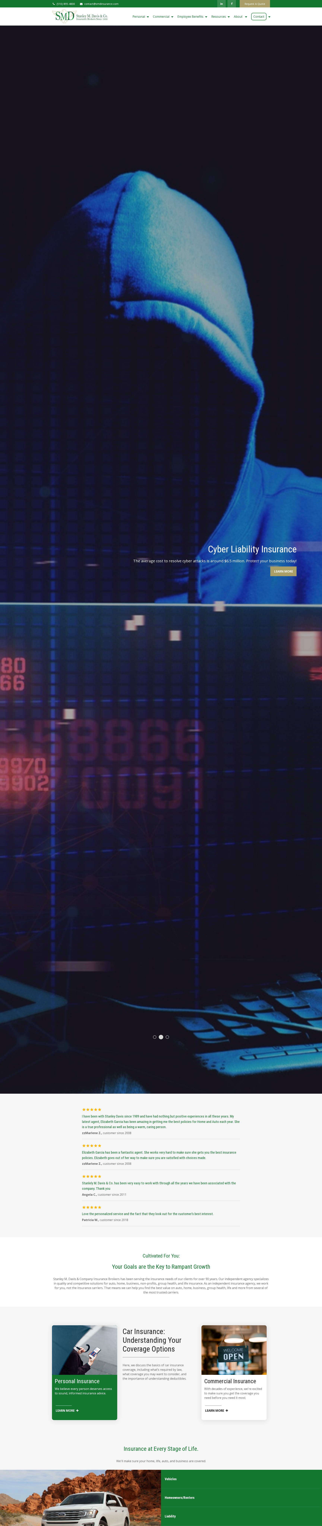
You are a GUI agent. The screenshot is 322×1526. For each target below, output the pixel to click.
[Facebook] (232, 3)
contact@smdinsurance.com (101, 4)
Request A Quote (254, 4)
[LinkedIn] (221, 3)
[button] (140, 16)
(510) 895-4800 (66, 4)
